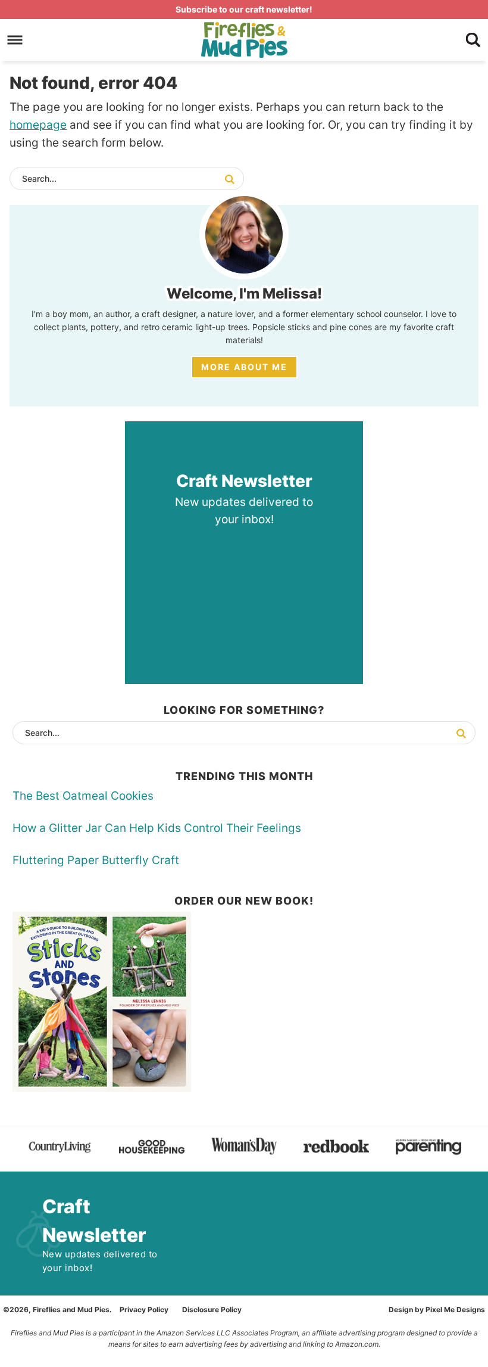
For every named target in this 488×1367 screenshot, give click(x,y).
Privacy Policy (144, 1309)
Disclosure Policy (212, 1309)
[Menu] (15, 39)
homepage (38, 125)
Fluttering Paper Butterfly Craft (95, 860)
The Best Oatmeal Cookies (83, 796)
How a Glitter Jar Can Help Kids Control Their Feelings (156, 828)
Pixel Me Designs (455, 1309)
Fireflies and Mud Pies (244, 40)
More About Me (244, 367)
